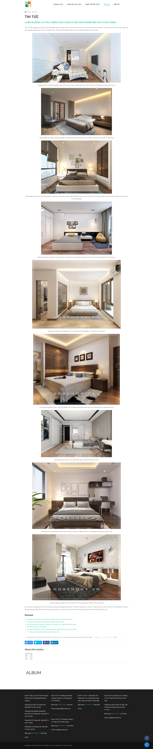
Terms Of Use (67, 745)
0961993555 (62, 705)
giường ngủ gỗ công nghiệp (35, 637)
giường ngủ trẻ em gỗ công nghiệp (83, 637)
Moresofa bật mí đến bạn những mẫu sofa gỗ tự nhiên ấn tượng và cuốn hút (49, 619)
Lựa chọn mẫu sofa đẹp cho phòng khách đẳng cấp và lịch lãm (45, 622)
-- (117, 23)
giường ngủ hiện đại (47, 637)
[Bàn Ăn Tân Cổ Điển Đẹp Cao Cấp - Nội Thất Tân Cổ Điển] (28, 4)
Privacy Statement (56, 745)
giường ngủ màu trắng (69, 637)
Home (28, 12)
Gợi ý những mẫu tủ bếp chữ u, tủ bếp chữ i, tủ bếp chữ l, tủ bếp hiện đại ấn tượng (51, 624)
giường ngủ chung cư (57, 637)
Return (115, 637)
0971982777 (36, 733)
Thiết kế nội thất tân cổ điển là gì (37, 627)
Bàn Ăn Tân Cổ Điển (43, 745)
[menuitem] (58, 4)
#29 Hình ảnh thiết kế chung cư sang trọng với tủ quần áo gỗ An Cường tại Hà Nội (51, 629)
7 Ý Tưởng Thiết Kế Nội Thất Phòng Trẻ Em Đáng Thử (43, 632)
